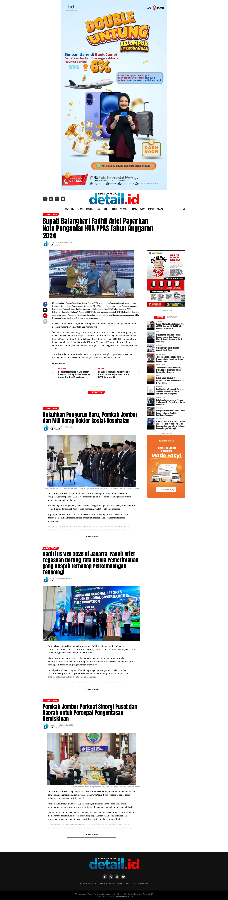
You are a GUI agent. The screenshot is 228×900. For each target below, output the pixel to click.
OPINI (105, 209)
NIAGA (98, 209)
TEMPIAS (151, 209)
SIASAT (142, 209)
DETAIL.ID (56, 245)
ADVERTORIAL (69, 209)
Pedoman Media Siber (106, 883)
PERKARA (134, 209)
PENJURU (114, 209)
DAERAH (80, 209)
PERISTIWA (123, 209)
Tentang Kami (130, 883)
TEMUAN (160, 209)
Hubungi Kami (143, 883)
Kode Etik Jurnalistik (88, 883)
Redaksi (119, 883)
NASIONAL (89, 209)
